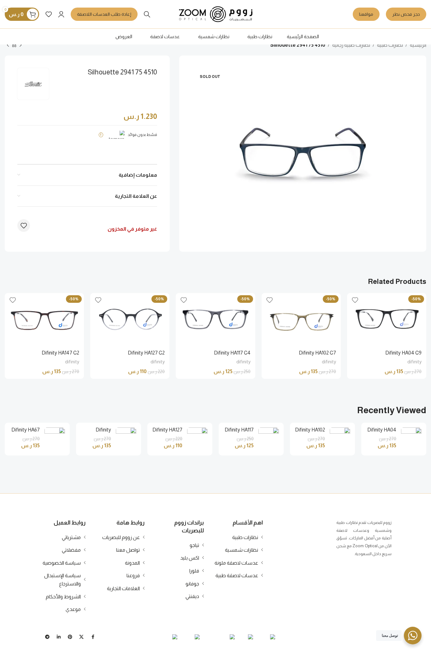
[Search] (147, 14)
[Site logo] (215, 13)
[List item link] (237, 537)
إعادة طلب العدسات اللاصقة (104, 14)
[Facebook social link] (92, 637)
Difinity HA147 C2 (60, 352)
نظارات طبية (390, 45)
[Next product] (8, 45)
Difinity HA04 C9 (403, 352)
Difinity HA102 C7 (317, 352)
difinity (414, 361)
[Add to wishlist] (24, 225)
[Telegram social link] (47, 637)
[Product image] (386, 319)
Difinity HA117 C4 (232, 352)
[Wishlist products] (48, 14)
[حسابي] (61, 14)
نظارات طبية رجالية (351, 45)
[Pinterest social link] (70, 637)
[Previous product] (20, 45)
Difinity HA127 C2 (146, 352)
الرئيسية (418, 45)
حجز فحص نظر (406, 14)
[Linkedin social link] (58, 637)
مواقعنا (366, 14)
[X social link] (81, 637)
